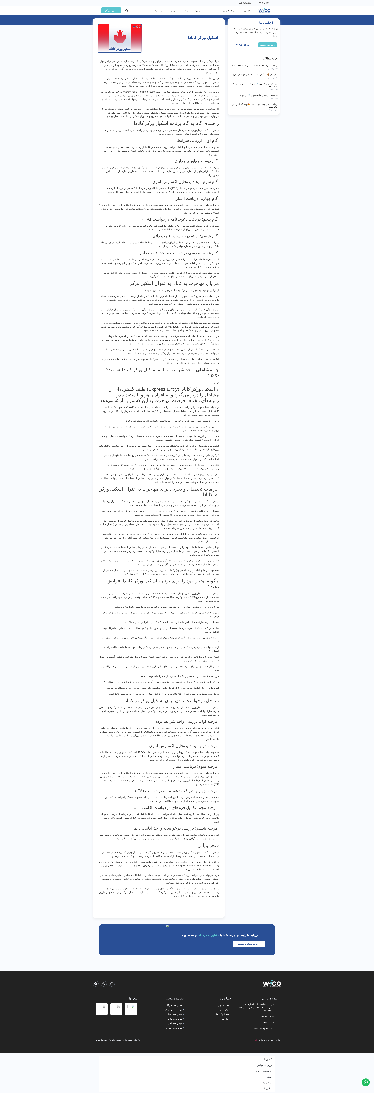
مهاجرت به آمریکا (174, 1005)
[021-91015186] (253, 2)
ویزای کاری (225, 1010)
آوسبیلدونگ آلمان (222, 1014)
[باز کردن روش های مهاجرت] (215, 10)
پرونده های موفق (263, 1071)
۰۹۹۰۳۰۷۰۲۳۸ (263, 3)
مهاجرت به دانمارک (174, 1028)
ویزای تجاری (224, 1019)
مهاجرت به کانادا (175, 1014)
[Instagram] (112, 984)
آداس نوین (254, 1040)
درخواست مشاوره (267, 45)
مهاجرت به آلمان (175, 1023)
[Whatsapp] (104, 984)
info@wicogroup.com (264, 1028)
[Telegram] (96, 984)
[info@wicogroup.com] (276, 1028)
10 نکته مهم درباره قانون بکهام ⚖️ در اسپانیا (259, 95)
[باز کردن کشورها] (241, 10)
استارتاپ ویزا (224, 1005)
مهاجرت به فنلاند (175, 1019)
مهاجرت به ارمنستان (173, 1010)
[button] (126, 10)
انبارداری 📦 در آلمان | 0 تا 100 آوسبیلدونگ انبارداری (255, 74)
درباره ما (267, 1082)
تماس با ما (267, 1088)
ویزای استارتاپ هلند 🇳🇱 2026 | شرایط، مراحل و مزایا (254, 65)
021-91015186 (245, 3)
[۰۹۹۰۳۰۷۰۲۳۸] (271, 2)
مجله (269, 1077)
